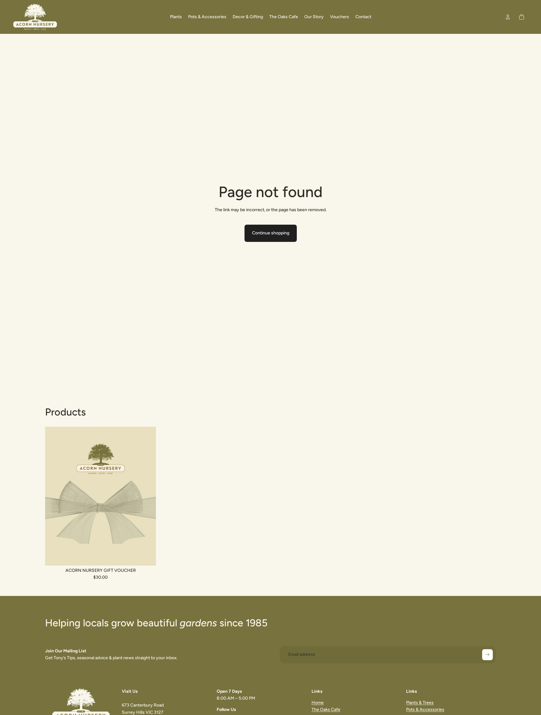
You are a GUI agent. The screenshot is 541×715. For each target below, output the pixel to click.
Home (318, 702)
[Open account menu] (508, 17)
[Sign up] (487, 654)
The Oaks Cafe (326, 709)
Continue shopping (270, 233)
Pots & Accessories (425, 709)
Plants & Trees (420, 702)
